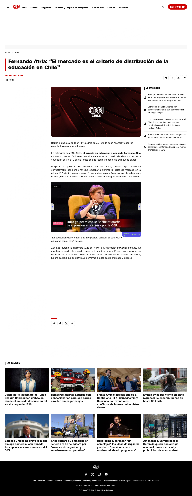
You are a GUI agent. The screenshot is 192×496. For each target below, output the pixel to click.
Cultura (111, 7)
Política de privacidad (72, 481)
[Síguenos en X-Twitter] (92, 474)
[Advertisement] (26, 247)
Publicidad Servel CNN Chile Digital (117, 481)
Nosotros (58, 481)
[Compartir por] (184, 77)
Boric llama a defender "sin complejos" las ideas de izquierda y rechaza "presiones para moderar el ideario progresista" (118, 445)
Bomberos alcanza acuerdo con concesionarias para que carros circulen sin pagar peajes (166, 109)
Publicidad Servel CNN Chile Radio (146, 481)
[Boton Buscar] (163, 7)
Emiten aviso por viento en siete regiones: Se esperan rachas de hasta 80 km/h (167, 136)
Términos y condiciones (92, 481)
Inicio (7, 52)
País (24, 7)
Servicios (123, 7)
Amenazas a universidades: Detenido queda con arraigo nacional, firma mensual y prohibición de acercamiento (161, 445)
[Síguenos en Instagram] (99, 474)
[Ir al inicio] (16, 7)
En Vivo (50, 481)
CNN (11, 79)
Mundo (34, 7)
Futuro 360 (98, 7)
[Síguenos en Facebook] (86, 474)
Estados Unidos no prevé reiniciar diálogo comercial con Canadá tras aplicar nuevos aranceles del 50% (167, 147)
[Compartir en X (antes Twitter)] (178, 77)
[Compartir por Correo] (166, 77)
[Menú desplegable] (8, 7)
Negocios (46, 7)
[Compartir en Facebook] (172, 77)
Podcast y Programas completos (71, 7)
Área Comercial (39, 481)
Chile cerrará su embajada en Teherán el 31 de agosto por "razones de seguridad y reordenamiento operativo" (69, 445)
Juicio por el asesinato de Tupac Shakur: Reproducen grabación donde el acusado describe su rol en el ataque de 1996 (167, 97)
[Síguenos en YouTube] (106, 474)
